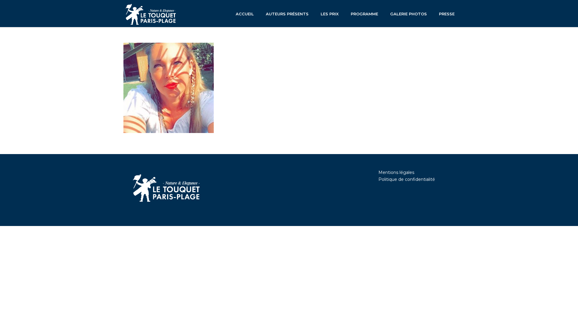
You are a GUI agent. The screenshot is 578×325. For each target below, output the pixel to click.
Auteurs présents (287, 13)
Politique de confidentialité (406, 179)
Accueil (245, 13)
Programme (364, 13)
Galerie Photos (408, 13)
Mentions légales (396, 172)
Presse (447, 13)
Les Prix (330, 13)
